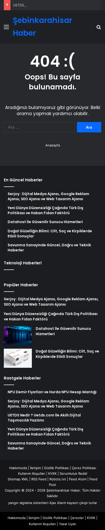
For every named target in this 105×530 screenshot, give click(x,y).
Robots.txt (57, 479)
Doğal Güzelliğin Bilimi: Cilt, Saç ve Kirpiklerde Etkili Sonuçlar (67, 354)
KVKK (52, 473)
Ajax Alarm (57, 503)
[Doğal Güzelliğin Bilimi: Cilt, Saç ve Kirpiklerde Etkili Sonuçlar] (18, 358)
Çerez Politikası (84, 468)
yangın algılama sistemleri (28, 503)
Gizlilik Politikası (56, 468)
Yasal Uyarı (67, 524)
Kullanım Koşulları (31, 473)
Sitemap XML (18, 479)
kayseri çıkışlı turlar (82, 503)
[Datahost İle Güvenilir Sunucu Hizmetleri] (18, 335)
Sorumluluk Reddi (73, 473)
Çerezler (77, 518)
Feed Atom (77, 479)
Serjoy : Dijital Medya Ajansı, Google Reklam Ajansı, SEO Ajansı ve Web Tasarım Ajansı (51, 301)
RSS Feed (38, 479)
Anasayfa (52, 145)
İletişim (35, 468)
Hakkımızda (18, 468)
